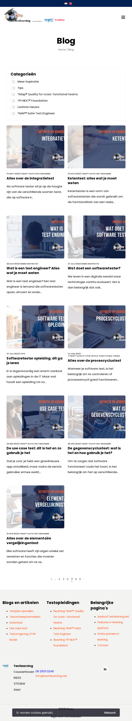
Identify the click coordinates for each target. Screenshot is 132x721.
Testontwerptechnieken (24, 617)
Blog (71, 49)
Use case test (18, 628)
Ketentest (16, 622)
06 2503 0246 (45, 671)
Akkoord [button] (110, 712)
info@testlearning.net (51, 676)
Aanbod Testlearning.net (113, 616)
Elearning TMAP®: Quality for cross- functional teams (68, 616)
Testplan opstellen (21, 611)
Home (62, 49)
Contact (102, 645)
